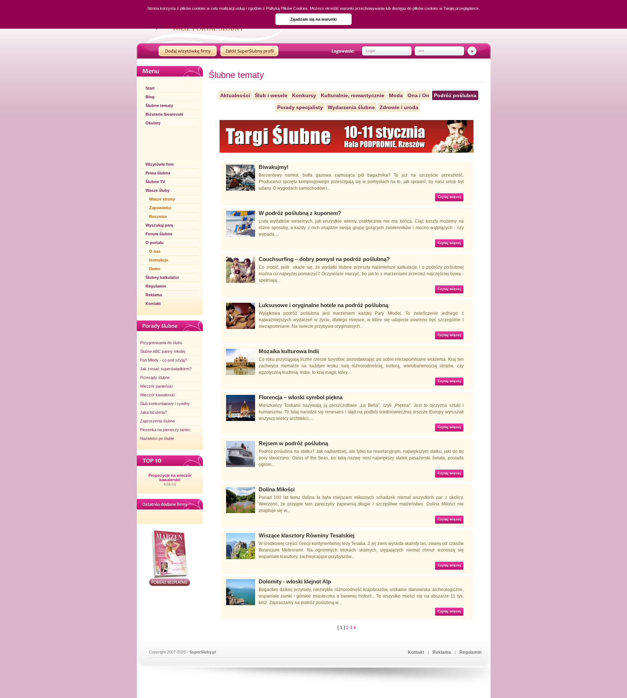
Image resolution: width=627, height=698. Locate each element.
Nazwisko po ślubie (157, 438)
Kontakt (153, 303)
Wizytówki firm (160, 164)
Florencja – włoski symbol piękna (301, 397)
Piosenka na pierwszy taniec (165, 430)
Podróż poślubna (455, 95)
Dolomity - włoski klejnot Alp (295, 581)
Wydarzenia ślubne (351, 107)
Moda (396, 95)
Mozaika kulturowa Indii (289, 351)
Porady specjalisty (300, 107)
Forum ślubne (159, 234)
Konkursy (304, 95)
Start (150, 88)
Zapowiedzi (160, 208)
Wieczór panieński (156, 386)
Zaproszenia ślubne (157, 421)
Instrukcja (158, 260)
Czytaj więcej (449, 197)
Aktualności (235, 95)
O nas (154, 251)
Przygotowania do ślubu (161, 342)
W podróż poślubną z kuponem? (300, 213)
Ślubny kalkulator (162, 277)
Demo (154, 269)
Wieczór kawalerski (157, 395)
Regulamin (156, 286)
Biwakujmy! (273, 167)
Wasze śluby (157, 190)
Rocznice (158, 216)
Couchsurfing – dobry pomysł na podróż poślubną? (324, 259)
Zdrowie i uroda (399, 107)
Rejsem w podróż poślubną (293, 443)
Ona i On (418, 95)
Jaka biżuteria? (153, 412)
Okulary (153, 123)
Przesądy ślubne (155, 377)
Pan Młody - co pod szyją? (163, 360)
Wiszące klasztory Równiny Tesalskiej (307, 535)
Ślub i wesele (271, 95)
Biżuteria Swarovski (164, 114)
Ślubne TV (155, 181)
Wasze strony (162, 199)
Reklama (154, 295)
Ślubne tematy (159, 105)
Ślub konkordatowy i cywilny (165, 403)
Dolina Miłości (277, 489)
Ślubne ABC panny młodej (162, 351)
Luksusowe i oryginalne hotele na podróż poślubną (323, 305)
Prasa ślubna (158, 173)
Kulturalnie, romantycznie (352, 95)
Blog (150, 97)
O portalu (155, 242)
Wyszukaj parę (159, 225)
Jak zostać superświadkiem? (166, 369)
